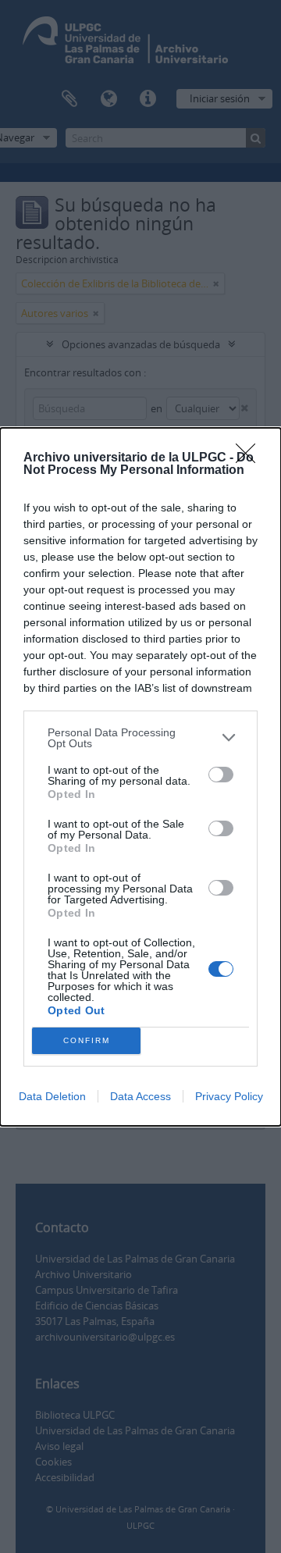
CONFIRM (86, 1040)
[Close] (250, 458)
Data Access (140, 1096)
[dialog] (140, 777)
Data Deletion (52, 1096)
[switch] (220, 774)
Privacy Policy (229, 1096)
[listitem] (140, 738)
